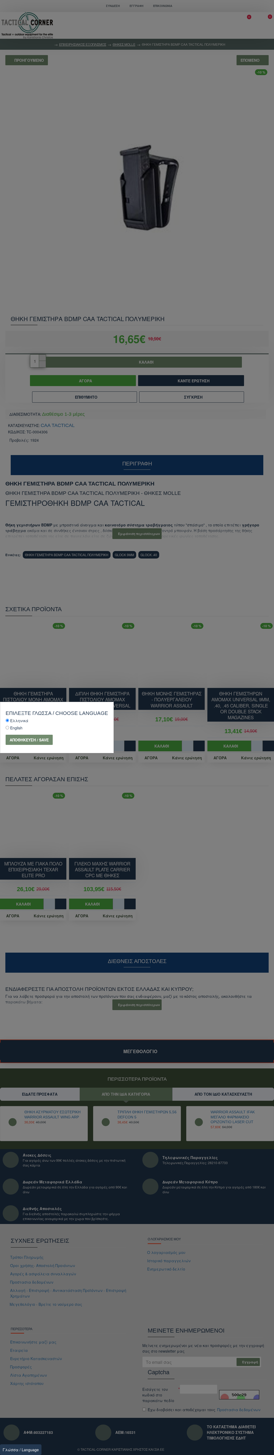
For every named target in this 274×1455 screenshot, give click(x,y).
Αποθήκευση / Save (29, 739)
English (16, 727)
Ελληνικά (19, 720)
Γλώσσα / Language (21, 1449)
